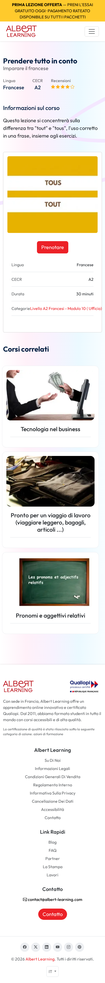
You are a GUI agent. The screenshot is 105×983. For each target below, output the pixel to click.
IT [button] (51, 971)
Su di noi (53, 760)
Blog (52, 842)
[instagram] (68, 947)
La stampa (52, 866)
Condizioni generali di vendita (52, 776)
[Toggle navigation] (92, 31)
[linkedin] (46, 947)
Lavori (52, 874)
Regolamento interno (52, 784)
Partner (52, 858)
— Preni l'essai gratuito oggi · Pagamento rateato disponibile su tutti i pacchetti (52, 10)
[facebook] (24, 947)
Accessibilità (52, 809)
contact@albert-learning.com (54, 899)
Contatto (53, 817)
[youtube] (57, 947)
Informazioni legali (52, 768)
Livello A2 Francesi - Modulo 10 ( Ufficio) (66, 308)
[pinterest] (79, 947)
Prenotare (52, 247)
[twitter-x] (35, 947)
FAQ (53, 850)
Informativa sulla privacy (52, 793)
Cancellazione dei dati (52, 801)
